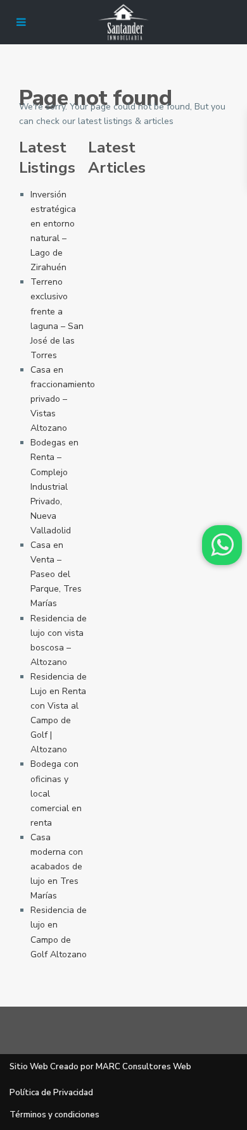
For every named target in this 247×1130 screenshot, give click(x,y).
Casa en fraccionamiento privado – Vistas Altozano (62, 399)
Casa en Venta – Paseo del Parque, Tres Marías (56, 574)
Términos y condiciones (54, 1115)
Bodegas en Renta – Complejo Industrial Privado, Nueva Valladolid (54, 487)
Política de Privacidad (51, 1092)
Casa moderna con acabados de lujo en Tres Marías (56, 866)
